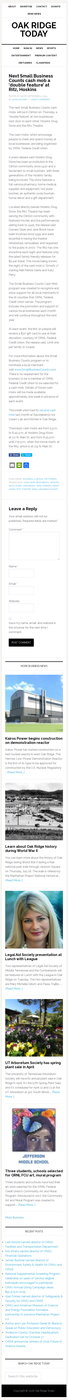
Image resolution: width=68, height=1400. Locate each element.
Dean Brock (42, 482)
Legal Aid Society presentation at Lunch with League (33, 957)
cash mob (29, 482)
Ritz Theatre (23, 489)
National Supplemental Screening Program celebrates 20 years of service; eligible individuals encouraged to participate (32, 1278)
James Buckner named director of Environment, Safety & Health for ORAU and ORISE (33, 1265)
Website (14, 601)
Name (13, 566)
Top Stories (50, 479)
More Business (14, 1217)
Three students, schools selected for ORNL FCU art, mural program (34, 1173)
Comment (16, 529)
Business (28, 479)
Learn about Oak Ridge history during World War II (31, 848)
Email (13, 583)
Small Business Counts (45, 489)
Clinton (38, 479)
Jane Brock (29, 486)
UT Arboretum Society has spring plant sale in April (33, 1065)
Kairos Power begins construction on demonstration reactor (34, 740)
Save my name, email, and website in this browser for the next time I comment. (32, 627)
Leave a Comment (40, 99)
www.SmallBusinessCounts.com (35, 369)
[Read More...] (15, 772)
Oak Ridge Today (34, 29)
